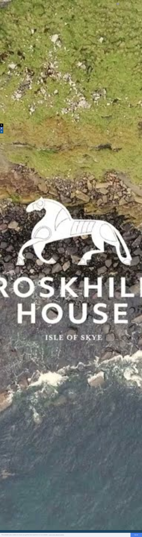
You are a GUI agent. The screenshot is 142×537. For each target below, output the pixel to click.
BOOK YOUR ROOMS (71, 291)
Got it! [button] (136, 535)
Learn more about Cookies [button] (56, 535)
